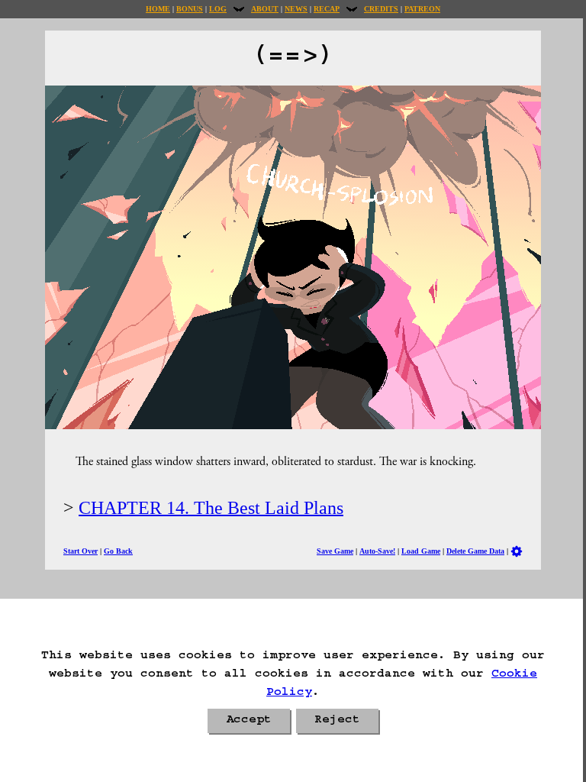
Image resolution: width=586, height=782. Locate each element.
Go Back (118, 551)
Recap (327, 9)
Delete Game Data (475, 551)
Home (158, 9)
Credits (381, 9)
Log (218, 9)
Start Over (80, 551)
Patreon (422, 9)
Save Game (335, 551)
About (265, 9)
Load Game (420, 551)
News (296, 9)
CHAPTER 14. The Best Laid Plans (211, 508)
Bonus (189, 9)
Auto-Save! (377, 551)
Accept (249, 721)
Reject (337, 721)
